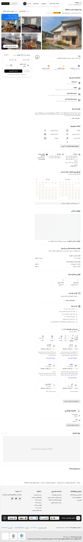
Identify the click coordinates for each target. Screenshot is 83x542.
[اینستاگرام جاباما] (12, 498)
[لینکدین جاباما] (20, 498)
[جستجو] (24, 3)
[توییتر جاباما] (16, 498)
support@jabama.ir (19, 528)
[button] (62, 33)
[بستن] (3, 15)
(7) (75, 13)
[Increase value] (11, 65)
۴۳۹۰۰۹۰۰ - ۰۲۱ (34, 528)
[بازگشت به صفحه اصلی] (4, 518)
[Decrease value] (7, 65)
